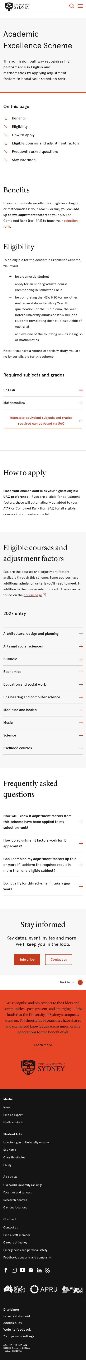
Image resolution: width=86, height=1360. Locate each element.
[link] (43, 1107)
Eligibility (20, 126)
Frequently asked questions (35, 151)
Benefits (19, 118)
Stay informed (24, 160)
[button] (71, 7)
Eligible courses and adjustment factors (46, 143)
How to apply (23, 135)
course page (33, 595)
